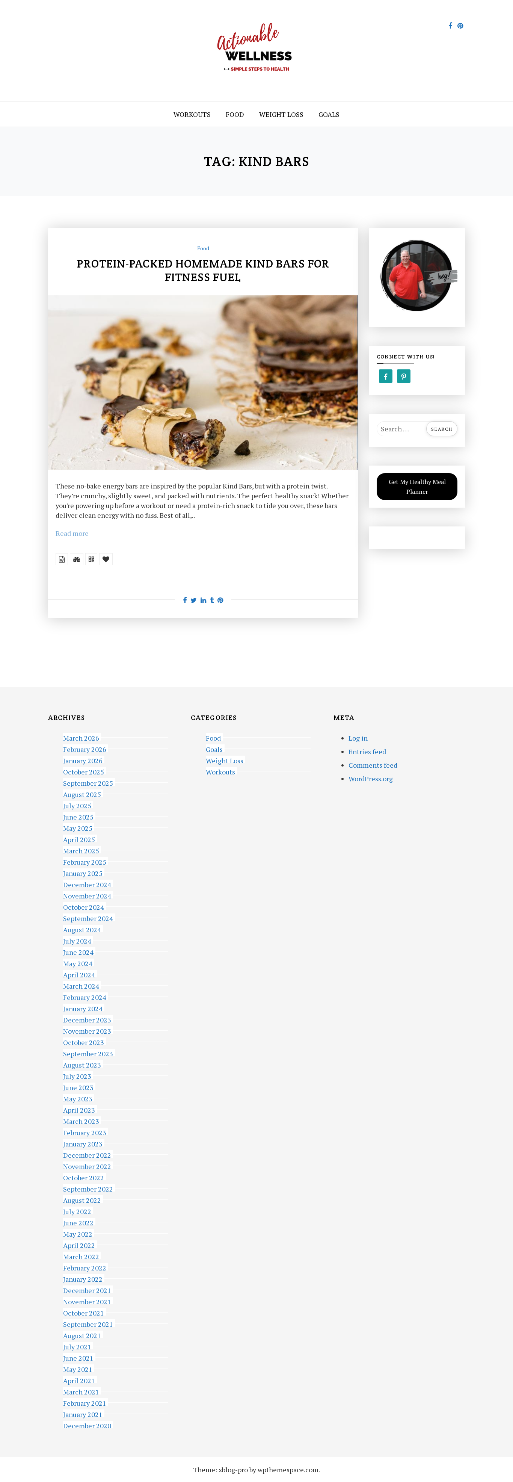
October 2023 (83, 1041)
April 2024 (79, 973)
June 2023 (78, 1086)
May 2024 (77, 962)
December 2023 (87, 1018)
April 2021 (79, 1379)
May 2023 (77, 1097)
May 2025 (77, 827)
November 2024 (87, 894)
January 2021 (83, 1413)
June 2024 (78, 951)
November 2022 (87, 1165)
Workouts (192, 114)
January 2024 (83, 1007)
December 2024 (87, 883)
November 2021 (87, 1300)
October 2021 (83, 1312)
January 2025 (83, 872)
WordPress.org (371, 778)
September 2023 (88, 1052)
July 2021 (77, 1345)
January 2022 (83, 1278)
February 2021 (84, 1402)
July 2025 (77, 804)
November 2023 (87, 1030)
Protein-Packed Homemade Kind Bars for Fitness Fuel (203, 270)
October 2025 (83, 770)
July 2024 (77, 940)
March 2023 (81, 1120)
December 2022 (87, 1154)
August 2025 (82, 793)
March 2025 (81, 849)
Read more (72, 533)
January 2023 (83, 1142)
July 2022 (77, 1210)
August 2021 (82, 1334)
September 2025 (88, 782)
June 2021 (78, 1357)
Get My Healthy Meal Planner (417, 487)
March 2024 (81, 985)
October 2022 (83, 1176)
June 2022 (78, 1221)
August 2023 (82, 1064)
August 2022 (82, 1199)
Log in (358, 738)
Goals (328, 114)
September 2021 (88, 1323)
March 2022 (81, 1255)
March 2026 (81, 737)
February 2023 (84, 1131)
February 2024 (84, 996)
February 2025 (84, 861)
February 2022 (84, 1266)
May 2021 (77, 1368)
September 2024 (88, 917)
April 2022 (79, 1244)
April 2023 (79, 1109)
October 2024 (83, 906)
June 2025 (78, 816)
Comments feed (373, 765)
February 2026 (84, 748)
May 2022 (77, 1233)
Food (235, 114)
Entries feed (367, 751)
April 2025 (79, 838)
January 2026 (83, 759)
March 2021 (81, 1390)
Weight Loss (281, 114)
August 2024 (82, 928)
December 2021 (87, 1289)
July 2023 (77, 1075)
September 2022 (88, 1188)
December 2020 (87, 1424)
